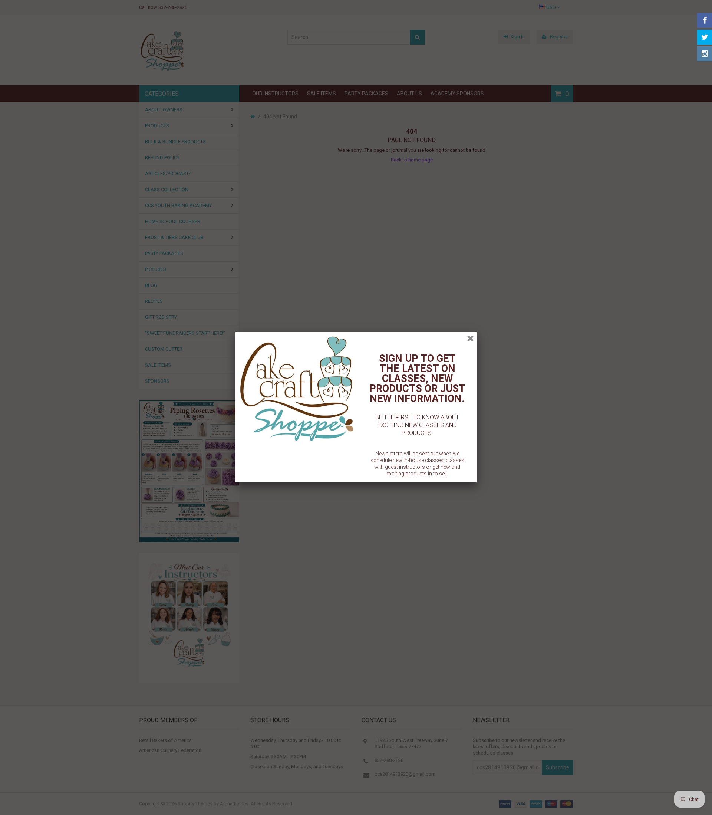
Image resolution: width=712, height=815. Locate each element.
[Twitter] (704, 37)
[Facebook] (704, 20)
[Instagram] (704, 53)
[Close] (470, 338)
